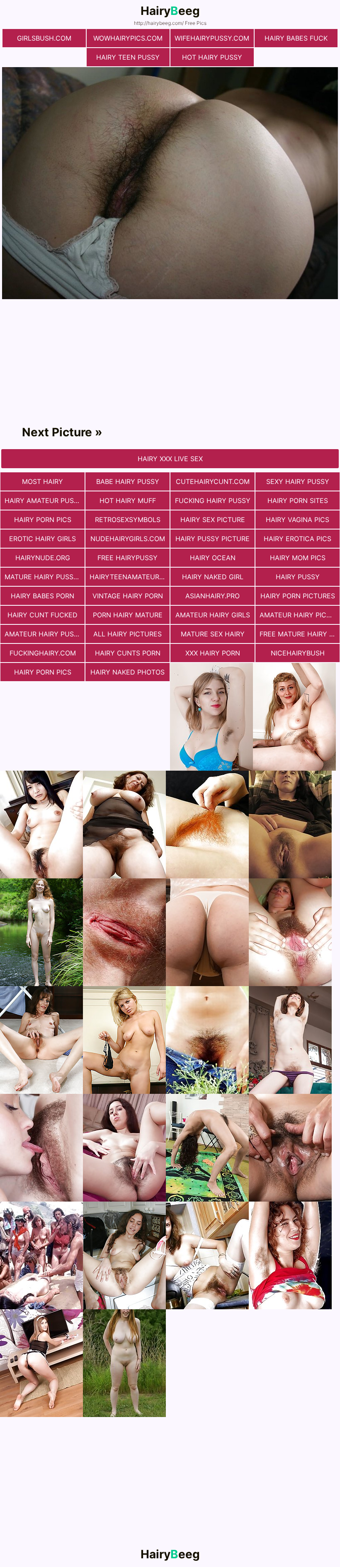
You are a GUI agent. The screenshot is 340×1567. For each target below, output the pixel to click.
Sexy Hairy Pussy (297, 481)
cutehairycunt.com (213, 481)
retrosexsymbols (127, 519)
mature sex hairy (213, 634)
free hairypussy (127, 558)
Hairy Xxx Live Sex (170, 459)
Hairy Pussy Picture (212, 538)
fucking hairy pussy (212, 500)
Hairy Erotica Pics (297, 538)
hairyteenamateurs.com (130, 577)
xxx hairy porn (212, 653)
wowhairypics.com (128, 38)
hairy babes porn (42, 596)
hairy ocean (213, 558)
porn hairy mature (128, 615)
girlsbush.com (44, 38)
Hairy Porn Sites (297, 500)
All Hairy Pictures (127, 634)
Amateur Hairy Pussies (45, 634)
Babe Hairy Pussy (127, 481)
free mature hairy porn (300, 634)
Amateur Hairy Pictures (300, 615)
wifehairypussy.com (212, 38)
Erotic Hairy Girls (42, 538)
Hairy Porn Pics (42, 519)
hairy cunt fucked (42, 615)
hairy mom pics (297, 558)
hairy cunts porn (127, 653)
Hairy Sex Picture (212, 519)
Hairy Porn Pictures (297, 596)
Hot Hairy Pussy (212, 57)
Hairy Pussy (298, 577)
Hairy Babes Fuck (296, 38)
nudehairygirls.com (127, 538)
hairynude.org (42, 558)
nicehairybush (298, 653)
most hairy (42, 481)
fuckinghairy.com (43, 653)
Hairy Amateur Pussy (44, 500)
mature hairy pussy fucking (45, 577)
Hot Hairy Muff (128, 500)
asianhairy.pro (212, 596)
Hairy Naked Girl (212, 577)
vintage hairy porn (127, 596)
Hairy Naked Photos (127, 672)
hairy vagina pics (297, 519)
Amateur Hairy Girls (212, 615)
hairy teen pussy (128, 57)
